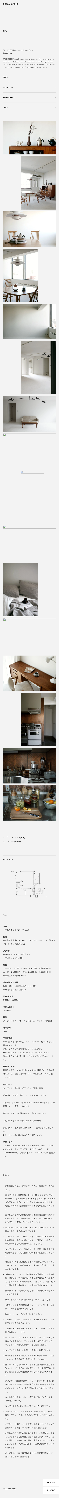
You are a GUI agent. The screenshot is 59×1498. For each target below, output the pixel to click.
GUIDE (5, 108)
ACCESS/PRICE (9, 97)
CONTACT (51, 1483)
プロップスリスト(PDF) (15, 837)
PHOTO (6, 77)
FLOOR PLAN (8, 87)
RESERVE (51, 1490)
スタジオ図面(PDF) (13, 842)
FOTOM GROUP (11, 4)
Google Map (7, 53)
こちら (21, 944)
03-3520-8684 (26, 1128)
